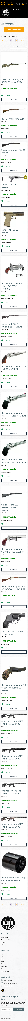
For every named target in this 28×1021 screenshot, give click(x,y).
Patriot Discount (7, 5)
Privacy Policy (4, 937)
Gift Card (9, 2)
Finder (17, 9)
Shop (3, 2)
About (2, 956)
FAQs (2, 944)
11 (23, 40)
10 (21, 40)
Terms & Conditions (6, 940)
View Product (14, 100)
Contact (3, 964)
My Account (4, 966)
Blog (2, 961)
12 (2, 42)
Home (2, 954)
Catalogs (3, 942)
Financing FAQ (5, 971)
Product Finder (15, 29)
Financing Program (6, 969)
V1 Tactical (9, 1018)
